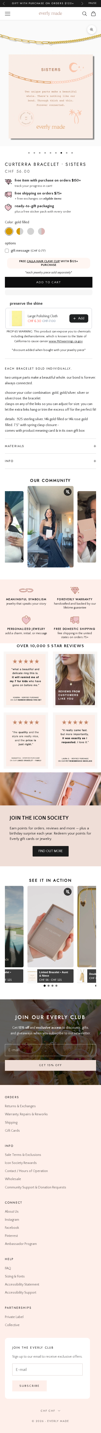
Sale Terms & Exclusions (23, 1155)
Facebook (12, 1228)
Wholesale (13, 1179)
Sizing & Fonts (15, 1276)
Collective (12, 1325)
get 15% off (50, 1065)
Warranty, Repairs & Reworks (26, 1115)
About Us (12, 1212)
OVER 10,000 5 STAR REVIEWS (50, 646)
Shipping (11, 1123)
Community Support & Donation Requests (35, 1187)
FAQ (8, 1268)
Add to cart (48, 282)
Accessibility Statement (22, 1284)
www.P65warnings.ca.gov (66, 341)
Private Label (14, 1317)
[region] (50, 83)
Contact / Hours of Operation (26, 1171)
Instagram (12, 1220)
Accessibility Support (20, 1293)
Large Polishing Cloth (43, 316)
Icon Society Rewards (21, 1163)
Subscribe (29, 1386)
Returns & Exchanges (20, 1106)
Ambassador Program (21, 1244)
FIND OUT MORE (50, 851)
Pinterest (11, 1236)
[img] (75, 679)
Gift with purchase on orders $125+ (43, 3)
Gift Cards (12, 1131)
